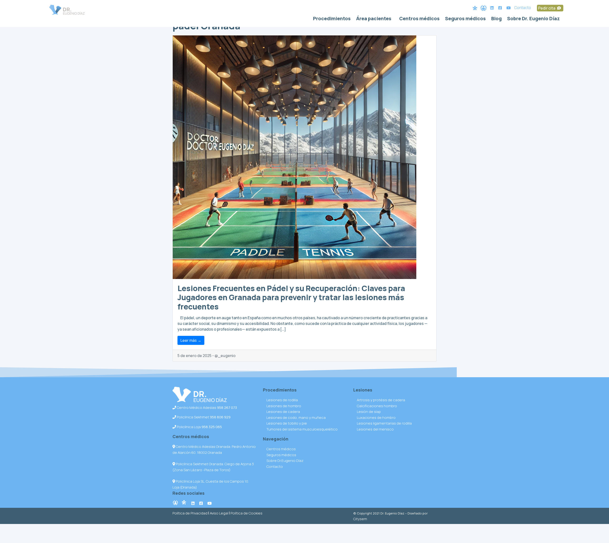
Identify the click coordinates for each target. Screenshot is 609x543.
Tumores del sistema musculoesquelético (302, 429)
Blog (496, 18)
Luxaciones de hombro (376, 417)
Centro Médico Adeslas (206, 407)
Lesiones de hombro (283, 405)
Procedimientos (332, 18)
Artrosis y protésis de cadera (381, 399)
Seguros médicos (465, 18)
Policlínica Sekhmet (203, 417)
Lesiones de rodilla (282, 399)
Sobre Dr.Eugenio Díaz (285, 460)
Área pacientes (373, 18)
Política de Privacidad (189, 513)
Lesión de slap (369, 411)
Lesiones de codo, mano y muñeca (296, 417)
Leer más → (191, 340)
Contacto (522, 7)
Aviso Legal (219, 513)
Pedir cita (547, 8)
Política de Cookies (246, 513)
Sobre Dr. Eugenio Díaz (533, 18)
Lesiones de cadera (283, 411)
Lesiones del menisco (375, 429)
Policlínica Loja (199, 426)
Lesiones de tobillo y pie (286, 423)
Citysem (360, 518)
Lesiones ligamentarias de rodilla (384, 423)
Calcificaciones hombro (377, 405)
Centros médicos (419, 18)
